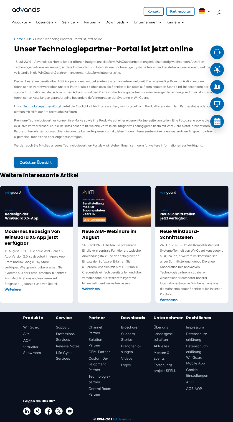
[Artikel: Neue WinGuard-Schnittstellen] (191, 225)
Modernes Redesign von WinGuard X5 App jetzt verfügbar (32, 237)
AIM (26, 334)
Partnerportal (180, 11)
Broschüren (130, 327)
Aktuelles (161, 346)
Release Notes (67, 346)
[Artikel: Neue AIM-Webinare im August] (114, 225)
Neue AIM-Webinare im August (109, 234)
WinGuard (31, 327)
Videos (126, 358)
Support (62, 327)
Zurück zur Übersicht (36, 162)
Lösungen (44, 22)
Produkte (19, 22)
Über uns (161, 327)
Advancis (123, 419)
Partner (90, 22)
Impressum (195, 327)
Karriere (173, 22)
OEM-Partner (99, 352)
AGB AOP (194, 389)
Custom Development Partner (99, 364)
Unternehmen (146, 22)
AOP (26, 340)
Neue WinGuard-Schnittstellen (180, 234)
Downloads (115, 22)
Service (68, 22)
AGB (190, 382)
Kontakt (154, 11)
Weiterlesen (13, 289)
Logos (126, 365)
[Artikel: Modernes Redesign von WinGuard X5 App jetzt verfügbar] (36, 225)
